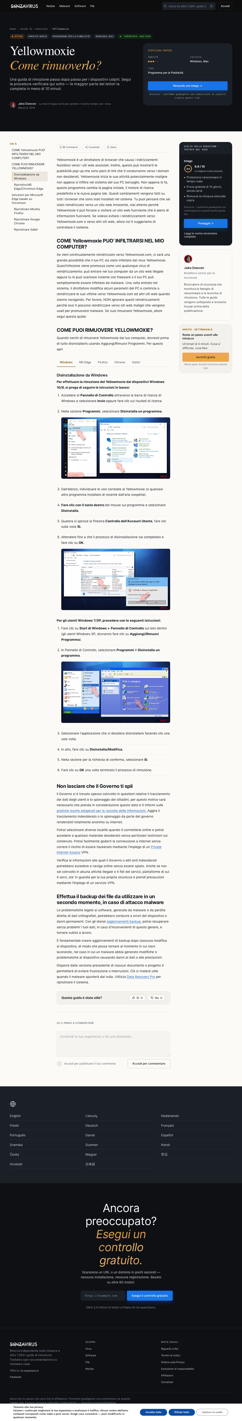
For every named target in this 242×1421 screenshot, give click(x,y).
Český (14, 1154)
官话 (164, 1154)
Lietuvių (91, 1116)
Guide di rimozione (34, 28)
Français (167, 1125)
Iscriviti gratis (205, 357)
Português (18, 1135)
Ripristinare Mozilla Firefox (27, 211)
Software (80, 6)
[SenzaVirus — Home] (25, 6)
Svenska (16, 1145)
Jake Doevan (27, 103)
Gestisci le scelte (212, 1412)
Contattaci (167, 1382)
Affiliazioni (167, 1375)
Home (13, 28)
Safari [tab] (136, 362)
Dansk (90, 1135)
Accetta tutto (153, 1412)
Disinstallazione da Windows (26, 176)
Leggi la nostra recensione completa (200, 235)
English (15, 1116)
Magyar (91, 1154)
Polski (14, 1125)
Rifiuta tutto (181, 1412)
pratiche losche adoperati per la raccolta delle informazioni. (102, 811)
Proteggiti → (205, 223)
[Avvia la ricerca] (165, 6)
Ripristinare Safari (26, 229)
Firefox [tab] (103, 362)
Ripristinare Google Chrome (27, 221)
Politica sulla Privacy (173, 1362)
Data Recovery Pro (141, 977)
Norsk (165, 1145)
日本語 (90, 1164)
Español (167, 1135)
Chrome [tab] (119, 362)
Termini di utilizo (170, 1355)
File (92, 6)
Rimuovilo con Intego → (187, 85)
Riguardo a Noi (169, 1348)
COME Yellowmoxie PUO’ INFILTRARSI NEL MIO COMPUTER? (28, 154)
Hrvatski (16, 1164)
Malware (64, 6)
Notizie (50, 6)
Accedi (225, 6)
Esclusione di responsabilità (177, 1368)
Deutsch (91, 1125)
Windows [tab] (66, 362)
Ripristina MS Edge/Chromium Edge (28, 186)
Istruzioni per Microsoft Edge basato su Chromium (27, 199)
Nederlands (170, 1116)
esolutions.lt (31, 1370)
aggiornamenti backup (124, 921)
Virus (88, 1348)
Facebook (15, 1376)
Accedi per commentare (148, 1063)
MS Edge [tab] (85, 362)
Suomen (91, 1145)
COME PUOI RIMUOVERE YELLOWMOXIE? (28, 166)
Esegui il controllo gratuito (150, 1295)
